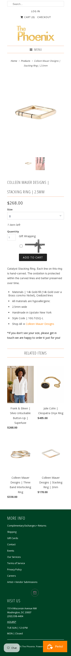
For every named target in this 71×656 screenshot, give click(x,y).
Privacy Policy (14, 569)
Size (9, 209)
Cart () (29, 17)
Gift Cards (12, 538)
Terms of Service (16, 563)
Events (10, 550)
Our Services (14, 557)
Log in (35, 11)
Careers (11, 575)
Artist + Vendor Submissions (22, 582)
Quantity (13, 231)
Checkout (44, 17)
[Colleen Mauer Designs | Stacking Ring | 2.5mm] (35, 114)
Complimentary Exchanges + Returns (26, 525)
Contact (11, 544)
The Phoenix (28, 646)
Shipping (11, 532)
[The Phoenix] (36, 34)
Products (25, 60)
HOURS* (11, 622)
